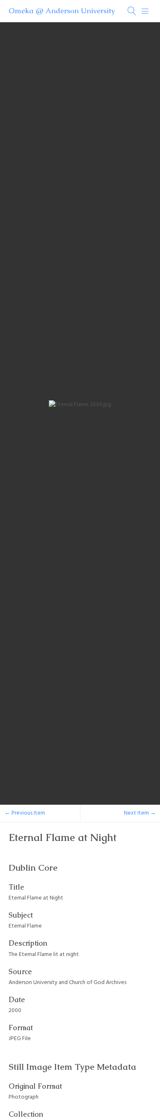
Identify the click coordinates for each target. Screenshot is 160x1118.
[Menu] (145, 11)
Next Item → (140, 813)
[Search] (132, 11)
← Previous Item (25, 813)
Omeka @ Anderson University (62, 10)
